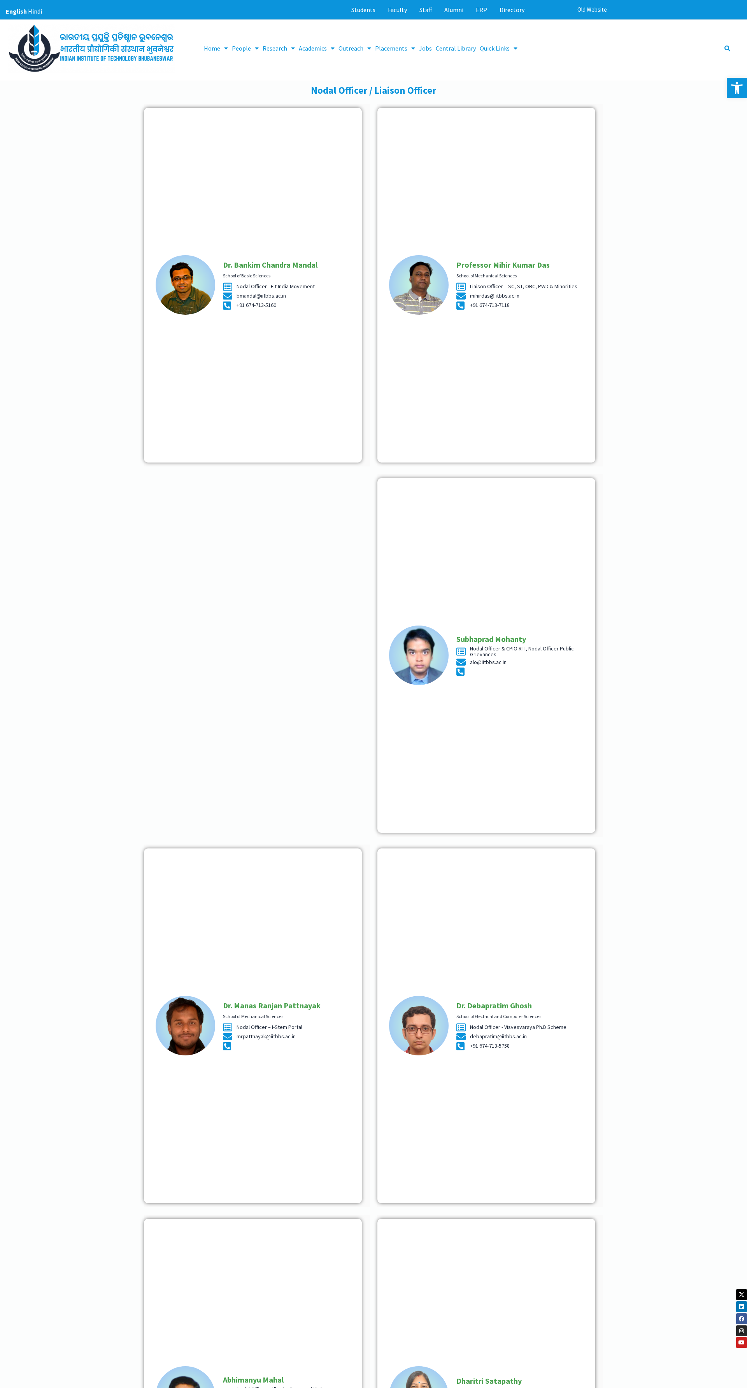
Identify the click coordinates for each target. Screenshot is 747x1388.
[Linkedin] (741, 1306)
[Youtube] (741, 1342)
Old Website (592, 9)
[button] (737, 88)
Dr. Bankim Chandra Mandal (270, 265)
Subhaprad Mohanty (491, 639)
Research (275, 48)
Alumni (453, 10)
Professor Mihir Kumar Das (503, 265)
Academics (313, 48)
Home (212, 48)
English (16, 11)
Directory (512, 10)
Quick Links (495, 48)
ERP (481, 10)
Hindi (35, 11)
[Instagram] (741, 1330)
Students (363, 10)
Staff (425, 10)
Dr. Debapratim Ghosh (494, 1005)
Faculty (397, 10)
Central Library (456, 48)
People (241, 48)
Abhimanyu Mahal (253, 1379)
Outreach (350, 48)
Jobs (425, 48)
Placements (391, 48)
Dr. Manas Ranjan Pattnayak (272, 1005)
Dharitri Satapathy (489, 1381)
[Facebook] (741, 1318)
